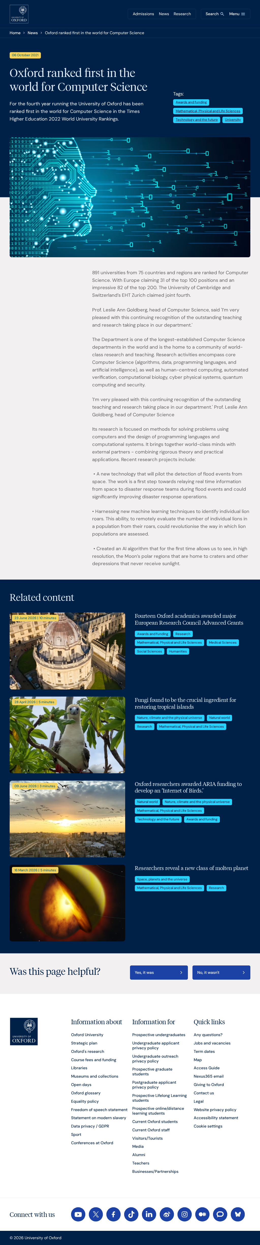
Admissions (143, 13)
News (164, 13)
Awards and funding (191, 102)
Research (182, 13)
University (233, 119)
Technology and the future (197, 119)
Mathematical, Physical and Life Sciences (208, 111)
